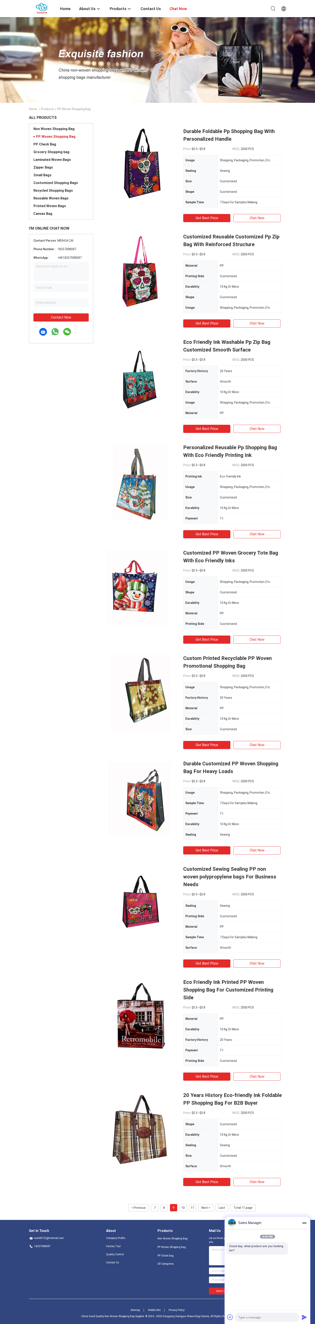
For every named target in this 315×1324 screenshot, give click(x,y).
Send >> (220, 1291)
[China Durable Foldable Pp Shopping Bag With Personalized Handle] (140, 166)
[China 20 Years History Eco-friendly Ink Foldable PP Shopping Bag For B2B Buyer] (140, 1130)
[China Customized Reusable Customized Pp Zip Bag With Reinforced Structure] (140, 271)
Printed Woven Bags (49, 206)
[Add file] (230, 1317)
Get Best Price (207, 218)
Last (222, 1207)
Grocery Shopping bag (51, 152)
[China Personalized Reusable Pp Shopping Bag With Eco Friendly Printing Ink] (140, 482)
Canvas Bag (42, 214)
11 (192, 1207)
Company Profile (115, 1238)
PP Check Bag (44, 144)
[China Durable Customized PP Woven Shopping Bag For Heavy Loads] (140, 798)
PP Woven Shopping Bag (55, 137)
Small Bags (42, 175)
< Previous (138, 1207)
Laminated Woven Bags (52, 160)
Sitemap (135, 1310)
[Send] (304, 1317)
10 (183, 1207)
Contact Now (61, 317)
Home (33, 109)
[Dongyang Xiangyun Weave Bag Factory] (42, 8)
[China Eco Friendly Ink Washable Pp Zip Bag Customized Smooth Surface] (140, 376)
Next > (205, 1207)
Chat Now (257, 218)
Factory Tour (113, 1246)
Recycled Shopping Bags (53, 191)
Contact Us (112, 1262)
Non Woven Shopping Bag (54, 129)
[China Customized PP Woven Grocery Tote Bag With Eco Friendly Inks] (140, 587)
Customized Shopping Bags (55, 183)
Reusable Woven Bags (51, 198)
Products (47, 109)
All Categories (166, 1263)
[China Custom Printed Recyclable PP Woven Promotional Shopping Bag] (140, 693)
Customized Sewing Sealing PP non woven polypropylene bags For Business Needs (229, 876)
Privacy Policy (176, 1310)
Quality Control (115, 1254)
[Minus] (304, 1222)
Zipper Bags (43, 167)
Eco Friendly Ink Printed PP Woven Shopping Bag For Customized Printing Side (228, 990)
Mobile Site (154, 1310)
